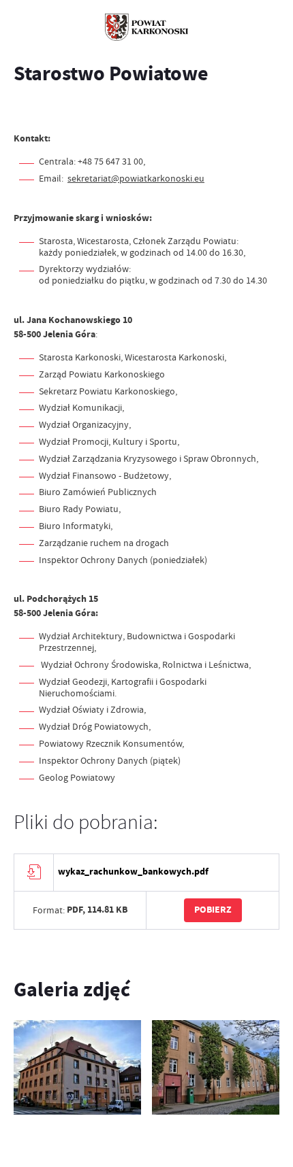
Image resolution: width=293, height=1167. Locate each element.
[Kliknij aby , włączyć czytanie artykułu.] (24, 111)
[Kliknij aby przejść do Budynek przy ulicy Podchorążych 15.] (215, 1067)
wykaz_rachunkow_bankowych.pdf (133, 871)
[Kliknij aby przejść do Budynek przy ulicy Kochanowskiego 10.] (77, 1067)
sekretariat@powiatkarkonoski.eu (135, 178)
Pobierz (213, 909)
